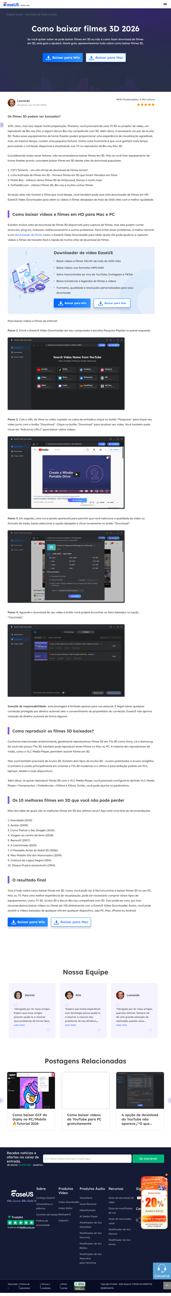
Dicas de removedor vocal (120, 1221)
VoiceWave (86, 1197)
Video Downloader (68, 1202)
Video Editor (65, 1208)
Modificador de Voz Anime (120, 1242)
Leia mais (19, 1024)
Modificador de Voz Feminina (91, 1235)
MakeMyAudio (88, 1210)
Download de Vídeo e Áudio (41, 14)
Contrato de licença (47, 1214)
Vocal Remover (88, 1204)
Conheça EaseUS (45, 1197)
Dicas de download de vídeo (121, 1200)
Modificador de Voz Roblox (91, 1245)
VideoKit (63, 1220)
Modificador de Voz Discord (120, 1231)
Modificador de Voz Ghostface (91, 1224)
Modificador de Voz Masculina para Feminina (91, 1258)
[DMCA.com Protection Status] (80, 1288)
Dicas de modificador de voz (121, 1210)
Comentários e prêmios (44, 1206)
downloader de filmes (29, 234)
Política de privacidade (43, 1223)
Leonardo (23, 100)
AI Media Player (89, 1216)
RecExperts (64, 1214)
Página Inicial (15, 14)
